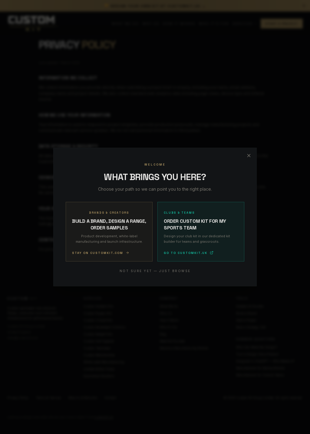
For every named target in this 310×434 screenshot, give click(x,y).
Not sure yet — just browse (155, 271)
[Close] (249, 155)
